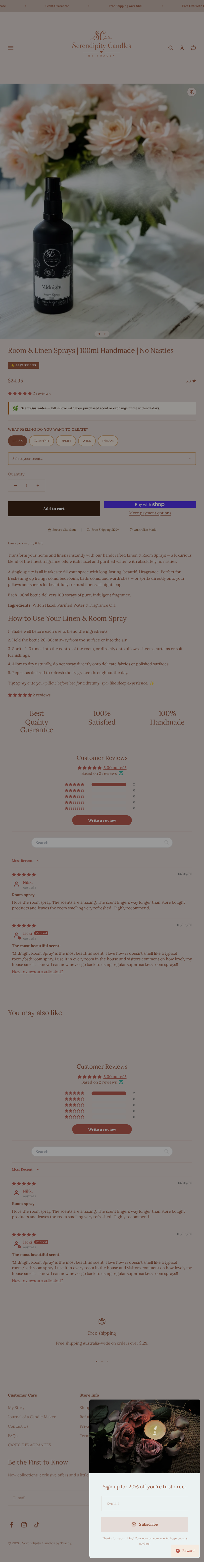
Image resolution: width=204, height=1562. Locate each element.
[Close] (189, 1409)
